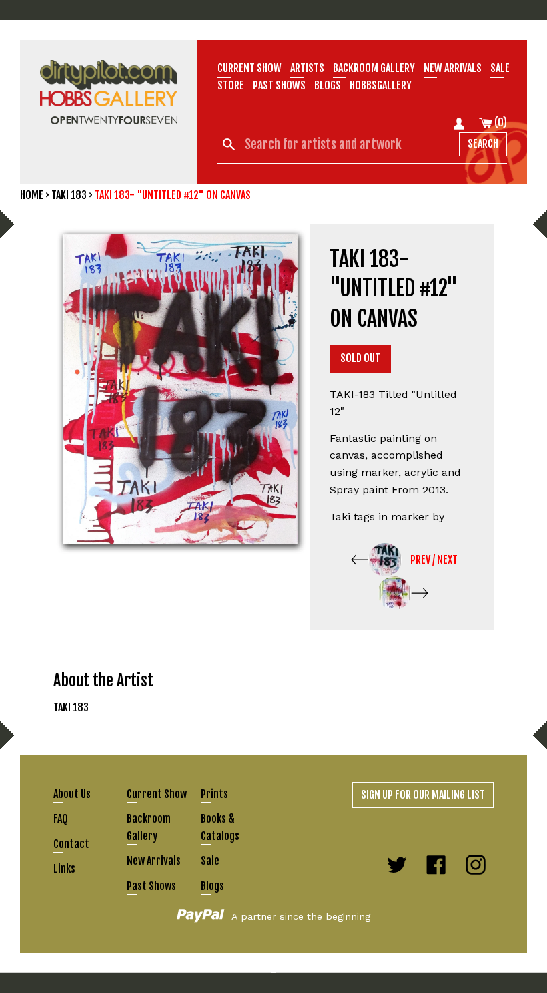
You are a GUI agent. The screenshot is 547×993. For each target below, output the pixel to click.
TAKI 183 (69, 195)
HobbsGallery (381, 85)
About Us (72, 794)
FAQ (60, 818)
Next (447, 559)
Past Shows (279, 85)
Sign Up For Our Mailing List (423, 794)
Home (31, 195)
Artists (307, 68)
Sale (500, 68)
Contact (71, 844)
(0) (499, 122)
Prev (420, 559)
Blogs (327, 85)
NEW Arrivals (453, 68)
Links (64, 868)
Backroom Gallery (374, 68)
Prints (214, 794)
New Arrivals (154, 860)
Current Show (249, 68)
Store (230, 85)
